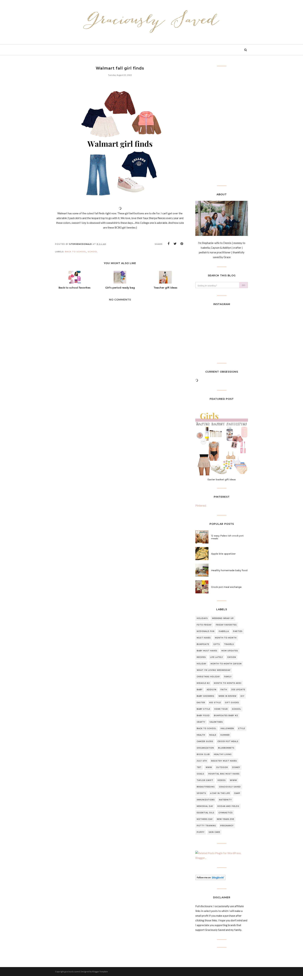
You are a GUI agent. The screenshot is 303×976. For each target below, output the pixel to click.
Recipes (201, 657)
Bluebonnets (226, 748)
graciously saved (230, 787)
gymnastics (225, 813)
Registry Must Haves (224, 761)
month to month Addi (227, 683)
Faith (224, 689)
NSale (212, 735)
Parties (238, 631)
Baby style (203, 709)
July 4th (202, 761)
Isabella (224, 631)
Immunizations (206, 800)
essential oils (205, 813)
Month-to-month (226, 638)
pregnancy (227, 826)
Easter (201, 702)
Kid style (215, 702)
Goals (200, 774)
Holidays (202, 618)
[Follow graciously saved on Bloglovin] (210, 879)
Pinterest (200, 505)
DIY (242, 696)
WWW (209, 767)
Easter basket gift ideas (221, 479)
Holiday (201, 664)
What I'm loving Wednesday (214, 670)
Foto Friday (204, 625)
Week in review (227, 696)
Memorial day (205, 806)
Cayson (231, 657)
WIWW (233, 780)
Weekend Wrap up (223, 618)
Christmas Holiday (208, 677)
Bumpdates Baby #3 (226, 715)
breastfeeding (206, 787)
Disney (236, 767)
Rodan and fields (228, 806)
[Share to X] (175, 244)
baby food (203, 715)
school (92, 251)
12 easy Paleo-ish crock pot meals (227, 537)
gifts (216, 644)
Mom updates (229, 651)
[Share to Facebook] (168, 244)
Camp (237, 793)
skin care (214, 832)
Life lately (216, 657)
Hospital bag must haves (224, 774)
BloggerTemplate (100, 971)
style (241, 728)
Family (228, 677)
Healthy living (223, 754)
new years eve (225, 819)
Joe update (238, 689)
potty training (206, 826)
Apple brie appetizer (223, 553)
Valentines (216, 722)
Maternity (225, 800)
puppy (200, 832)
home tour (221, 709)
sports (201, 793)
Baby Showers (205, 696)
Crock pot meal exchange (226, 587)
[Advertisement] (120, 413)
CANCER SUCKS (205, 741)
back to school (75, 251)
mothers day (205, 819)
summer (225, 735)
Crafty (201, 722)
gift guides (232, 702)
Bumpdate (203, 644)
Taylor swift (205, 780)
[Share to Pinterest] (182, 244)
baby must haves (207, 651)
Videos (221, 780)
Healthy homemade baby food (229, 570)
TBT (199, 767)
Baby (200, 689)
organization (205, 748)
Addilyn (211, 689)
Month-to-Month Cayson (226, 664)
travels (229, 644)
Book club (203, 754)
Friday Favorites (226, 625)
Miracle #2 (203, 683)
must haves (204, 638)
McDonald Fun (205, 631)
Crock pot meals (227, 741)
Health (201, 735)
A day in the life (220, 793)
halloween (227, 728)
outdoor (222, 767)
